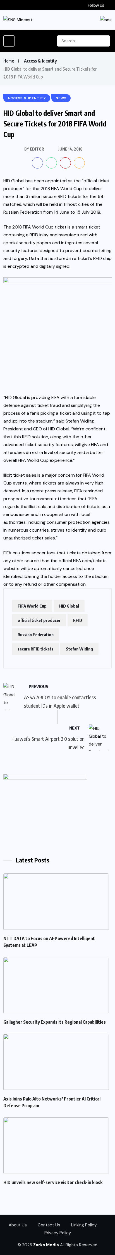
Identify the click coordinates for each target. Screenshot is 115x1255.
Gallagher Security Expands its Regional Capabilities (54, 1022)
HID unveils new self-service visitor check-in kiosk (52, 1182)
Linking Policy (84, 1225)
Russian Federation (36, 634)
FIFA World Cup (32, 605)
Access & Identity (40, 61)
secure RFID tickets (35, 648)
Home (8, 61)
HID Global (69, 605)
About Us (18, 1225)
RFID (77, 620)
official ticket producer (39, 620)
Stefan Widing (79, 648)
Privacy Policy (57, 1233)
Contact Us (49, 1225)
